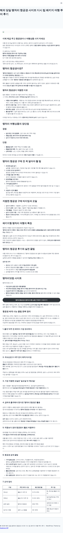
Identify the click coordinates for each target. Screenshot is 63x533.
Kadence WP (4, 528)
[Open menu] (61, 3)
